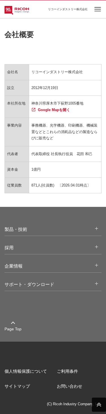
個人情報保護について (26, 371)
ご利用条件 (67, 371)
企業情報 (19, 265)
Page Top (13, 329)
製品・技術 (21, 229)
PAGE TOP (99, 405)
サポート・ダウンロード (35, 284)
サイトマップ (17, 386)
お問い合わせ (69, 386)
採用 (14, 247)
